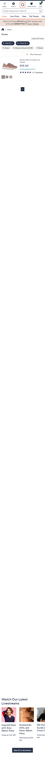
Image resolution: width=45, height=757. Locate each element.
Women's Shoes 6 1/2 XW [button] (23, 48)
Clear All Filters (38, 38)
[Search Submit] (40, 11)
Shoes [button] (7, 48)
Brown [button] (40, 48)
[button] (4, 5)
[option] (22, 22)
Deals (4, 16)
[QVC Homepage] (3, 29)
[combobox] (20, 11)
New (24, 16)
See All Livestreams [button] (22, 750)
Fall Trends (34, 16)
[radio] (3, 77)
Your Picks (14, 16)
